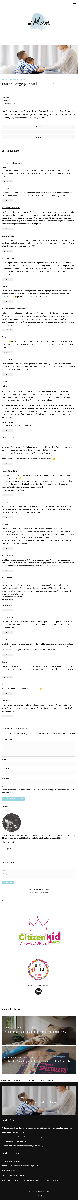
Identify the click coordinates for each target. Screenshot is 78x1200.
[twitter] (39, 1196)
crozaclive (6, 502)
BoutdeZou (6, 524)
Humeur (13, 79)
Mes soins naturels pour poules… (14, 1132)
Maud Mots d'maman (11, 258)
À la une (5, 79)
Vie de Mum (21, 79)
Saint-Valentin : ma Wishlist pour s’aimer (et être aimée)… (23, 1146)
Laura (4, 381)
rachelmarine (7, 578)
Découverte (28, 1027)
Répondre (7, 181)
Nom (4, 760)
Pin (39, 137)
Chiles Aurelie (8, 236)
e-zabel (5, 639)
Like (39, 127)
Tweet (39, 132)
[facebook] (36, 1196)
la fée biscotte (8, 359)
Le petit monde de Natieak (13, 163)
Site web (5, 778)
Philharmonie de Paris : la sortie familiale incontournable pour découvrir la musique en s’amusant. (38, 1128)
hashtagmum (38, 892)
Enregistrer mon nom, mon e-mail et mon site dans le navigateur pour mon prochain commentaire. (38, 791)
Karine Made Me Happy (11, 471)
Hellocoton (45, 892)
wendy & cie (7, 684)
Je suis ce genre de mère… (11, 1161)
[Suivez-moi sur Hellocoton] (39, 890)
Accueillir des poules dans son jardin (15, 1141)
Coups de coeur (17, 1027)
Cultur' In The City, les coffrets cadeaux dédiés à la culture (38, 1061)
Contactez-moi (8, 842)
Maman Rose (7, 555)
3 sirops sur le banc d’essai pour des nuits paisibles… (21, 1166)
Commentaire (8, 739)
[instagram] (41, 1196)
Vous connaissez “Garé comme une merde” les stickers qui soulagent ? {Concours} (31, 1180)
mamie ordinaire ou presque (14, 309)
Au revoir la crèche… (9, 1171)
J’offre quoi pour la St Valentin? (13, 1175)
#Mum (4, 92)
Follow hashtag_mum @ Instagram (39, 1080)
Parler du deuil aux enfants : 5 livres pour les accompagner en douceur (28, 1137)
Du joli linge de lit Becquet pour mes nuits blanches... (35, 1031)
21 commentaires (8, 103)
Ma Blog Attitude (9, 617)
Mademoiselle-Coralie (11, 208)
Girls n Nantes (8, 437)
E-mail (5, 769)
